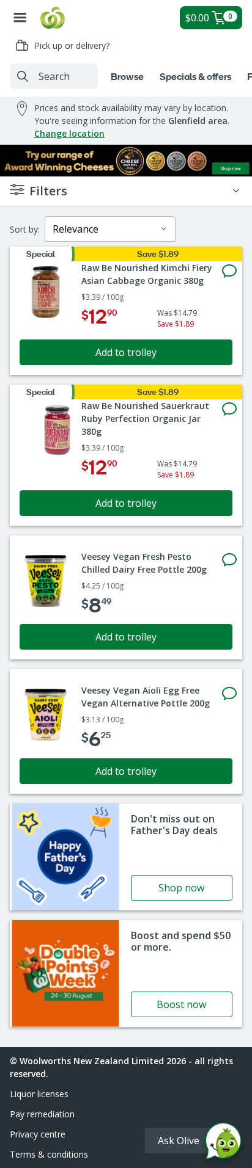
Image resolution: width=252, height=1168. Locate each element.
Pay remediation (42, 1114)
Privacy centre (37, 1134)
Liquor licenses (39, 1094)
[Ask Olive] (223, 1144)
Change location (69, 133)
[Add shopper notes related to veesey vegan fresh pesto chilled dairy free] (229, 560)
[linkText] (126, 856)
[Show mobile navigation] (20, 17)
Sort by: (25, 229)
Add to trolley (126, 352)
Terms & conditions (49, 1154)
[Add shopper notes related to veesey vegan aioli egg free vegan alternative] (229, 693)
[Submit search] (23, 76)
